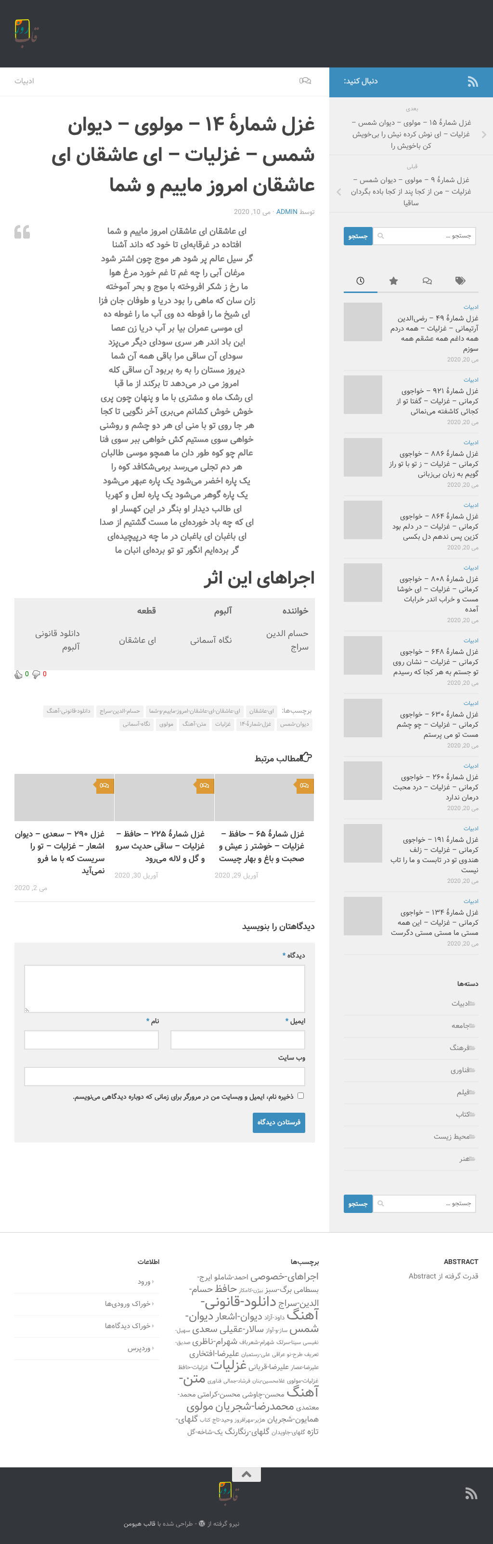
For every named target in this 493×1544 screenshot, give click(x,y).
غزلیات (223, 724)
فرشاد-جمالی (236, 1381)
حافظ (226, 1289)
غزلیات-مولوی (303, 1381)
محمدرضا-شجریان (254, 1406)
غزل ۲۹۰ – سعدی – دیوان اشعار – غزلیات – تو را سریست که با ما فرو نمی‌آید (59, 853)
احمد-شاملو (231, 1277)
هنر (464, 1159)
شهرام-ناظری (214, 1342)
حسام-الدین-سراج (120, 711)
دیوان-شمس (294, 724)
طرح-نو (294, 1354)
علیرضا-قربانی (268, 1367)
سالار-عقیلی (242, 1329)
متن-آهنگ (194, 724)
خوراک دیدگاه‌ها (128, 1326)
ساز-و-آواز (276, 1330)
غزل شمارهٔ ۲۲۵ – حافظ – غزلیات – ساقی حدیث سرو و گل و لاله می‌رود (160, 846)
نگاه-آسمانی (136, 724)
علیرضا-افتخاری (214, 1353)
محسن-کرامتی (218, 1394)
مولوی (166, 724)
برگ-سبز (278, 1290)
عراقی (278, 1354)
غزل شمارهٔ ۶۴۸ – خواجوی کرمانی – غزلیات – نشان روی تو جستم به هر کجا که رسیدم (436, 662)
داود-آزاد (274, 1318)
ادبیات (24, 82)
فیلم (463, 1092)
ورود (144, 1282)
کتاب (463, 1114)
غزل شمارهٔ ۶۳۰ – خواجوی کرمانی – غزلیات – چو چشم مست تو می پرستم (438, 725)
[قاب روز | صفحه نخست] (26, 33)
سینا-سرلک (288, 1342)
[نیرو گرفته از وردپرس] (202, 1523)
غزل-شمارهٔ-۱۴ (255, 724)
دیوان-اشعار (238, 1317)
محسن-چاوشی (263, 1394)
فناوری (460, 1070)
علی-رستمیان (255, 1354)
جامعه (461, 1026)
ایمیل (295, 1021)
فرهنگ (460, 1048)
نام (152, 1021)
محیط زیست (452, 1137)
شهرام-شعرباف (256, 1342)
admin (287, 212)
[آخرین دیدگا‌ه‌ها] (428, 282)
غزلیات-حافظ (193, 1367)
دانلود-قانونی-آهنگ (69, 711)
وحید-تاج (222, 1420)
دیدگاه (294, 956)
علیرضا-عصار (305, 1367)
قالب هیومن (140, 1524)
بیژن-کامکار (251, 1291)
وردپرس (139, 1348)
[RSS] (473, 81)
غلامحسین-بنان (268, 1381)
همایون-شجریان (293, 1419)
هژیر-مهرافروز (249, 1420)
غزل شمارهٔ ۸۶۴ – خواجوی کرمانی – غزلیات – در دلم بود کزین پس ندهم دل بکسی (435, 527)
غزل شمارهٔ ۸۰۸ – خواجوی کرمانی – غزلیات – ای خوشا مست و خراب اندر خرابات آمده (438, 594)
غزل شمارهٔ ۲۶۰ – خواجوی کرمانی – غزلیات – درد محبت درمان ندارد (436, 787)
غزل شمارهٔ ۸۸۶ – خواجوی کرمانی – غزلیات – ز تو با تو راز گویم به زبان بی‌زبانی (434, 464)
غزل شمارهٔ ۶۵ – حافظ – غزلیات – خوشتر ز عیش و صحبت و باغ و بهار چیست (261, 846)
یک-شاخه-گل (205, 1432)
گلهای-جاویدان (288, 1433)
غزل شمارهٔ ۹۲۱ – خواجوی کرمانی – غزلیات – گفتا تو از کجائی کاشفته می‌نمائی (437, 401)
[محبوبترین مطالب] (394, 282)
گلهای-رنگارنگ (247, 1432)
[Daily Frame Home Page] (457, 81)
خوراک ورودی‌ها (128, 1304)
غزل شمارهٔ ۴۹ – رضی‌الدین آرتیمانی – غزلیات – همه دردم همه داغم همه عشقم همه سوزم (434, 334)
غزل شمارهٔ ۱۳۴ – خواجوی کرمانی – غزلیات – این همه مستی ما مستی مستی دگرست (435, 923)
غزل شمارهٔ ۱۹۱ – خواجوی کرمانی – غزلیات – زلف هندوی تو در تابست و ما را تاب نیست (434, 855)
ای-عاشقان (261, 711)
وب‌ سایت (291, 1058)
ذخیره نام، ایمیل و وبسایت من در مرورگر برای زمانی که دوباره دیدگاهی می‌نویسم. (183, 1097)
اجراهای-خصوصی (284, 1277)
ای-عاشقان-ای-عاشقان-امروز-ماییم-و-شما (194, 711)
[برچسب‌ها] (462, 282)
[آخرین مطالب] (360, 282)
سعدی (205, 1329)
